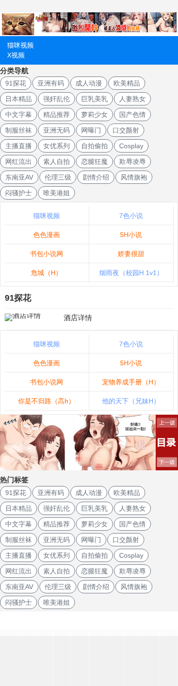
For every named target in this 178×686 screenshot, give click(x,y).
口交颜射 (125, 130)
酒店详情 (78, 318)
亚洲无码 (56, 130)
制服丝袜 (18, 130)
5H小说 (131, 234)
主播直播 (18, 146)
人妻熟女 (132, 99)
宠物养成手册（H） (131, 382)
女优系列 (56, 146)
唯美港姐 (56, 193)
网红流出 (18, 161)
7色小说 (131, 215)
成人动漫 (88, 83)
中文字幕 (18, 114)
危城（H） (46, 272)
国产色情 (132, 114)
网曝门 (91, 130)
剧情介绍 (96, 177)
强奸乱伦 (56, 99)
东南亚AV (19, 177)
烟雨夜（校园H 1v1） (131, 272)
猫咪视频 (20, 45)
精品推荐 (56, 114)
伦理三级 (58, 177)
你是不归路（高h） (46, 401)
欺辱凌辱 (132, 161)
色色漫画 (46, 234)
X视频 (16, 55)
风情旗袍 (134, 177)
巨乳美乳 (94, 99)
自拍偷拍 (94, 146)
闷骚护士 (18, 193)
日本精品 (18, 99)
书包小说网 (46, 253)
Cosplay (131, 146)
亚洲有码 (50, 83)
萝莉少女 (94, 114)
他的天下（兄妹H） (131, 401)
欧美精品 (126, 83)
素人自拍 (56, 161)
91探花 (15, 83)
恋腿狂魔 (94, 161)
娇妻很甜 (131, 253)
